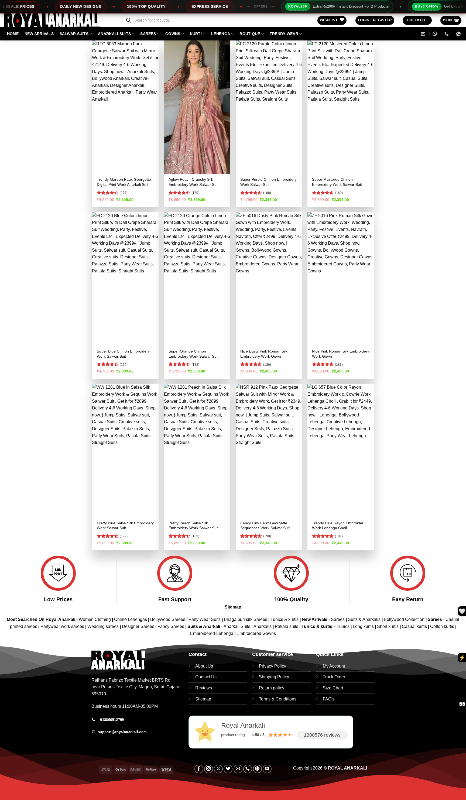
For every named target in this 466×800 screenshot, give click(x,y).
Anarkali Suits (237, 626)
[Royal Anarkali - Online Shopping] (58, 20)
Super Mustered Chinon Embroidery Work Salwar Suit (337, 182)
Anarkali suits (114, 34)
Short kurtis (388, 626)
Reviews (203, 688)
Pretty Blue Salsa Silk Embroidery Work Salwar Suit (125, 525)
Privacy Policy (272, 666)
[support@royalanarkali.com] (424, 34)
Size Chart (333, 688)
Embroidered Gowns (256, 633)
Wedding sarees (103, 626)
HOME (13, 34)
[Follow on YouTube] (267, 769)
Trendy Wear (284, 34)
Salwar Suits (74, 34)
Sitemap (233, 607)
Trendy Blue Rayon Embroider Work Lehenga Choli (338, 525)
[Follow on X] (218, 769)
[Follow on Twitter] (228, 769)
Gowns (172, 34)
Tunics (344, 626)
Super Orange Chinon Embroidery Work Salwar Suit (193, 353)
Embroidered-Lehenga (211, 633)
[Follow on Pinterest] (257, 769)
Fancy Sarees (170, 626)
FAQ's (328, 699)
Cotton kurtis (442, 626)
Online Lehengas (130, 619)
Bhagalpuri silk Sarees (245, 619)
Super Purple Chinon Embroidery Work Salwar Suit (268, 182)
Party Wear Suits (205, 619)
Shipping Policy (274, 677)
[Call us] (247, 769)
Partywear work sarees (62, 626)
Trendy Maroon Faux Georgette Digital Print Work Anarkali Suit (124, 182)
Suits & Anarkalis (364, 619)
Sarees (148, 34)
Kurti (196, 34)
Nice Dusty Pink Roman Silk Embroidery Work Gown (263, 353)
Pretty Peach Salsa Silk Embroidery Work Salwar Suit (193, 525)
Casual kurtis (415, 626)
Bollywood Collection (404, 619)
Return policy (271, 688)
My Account (334, 666)
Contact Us (206, 677)
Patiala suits (287, 626)
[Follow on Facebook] (198, 769)
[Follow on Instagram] (208, 769)
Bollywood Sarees (167, 619)
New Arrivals (39, 34)
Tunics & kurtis (284, 619)
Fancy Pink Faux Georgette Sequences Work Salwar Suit (265, 525)
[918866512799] (459, 34)
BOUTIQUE (249, 34)
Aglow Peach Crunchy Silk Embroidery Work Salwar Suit (193, 182)
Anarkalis (263, 626)
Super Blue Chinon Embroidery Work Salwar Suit (123, 353)
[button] (374, 20)
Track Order (334, 677)
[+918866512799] (447, 34)
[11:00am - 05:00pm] (435, 34)
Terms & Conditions (277, 699)
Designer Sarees (138, 626)
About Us (204, 666)
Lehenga (220, 34)
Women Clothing (95, 619)
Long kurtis (364, 626)
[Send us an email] (238, 769)
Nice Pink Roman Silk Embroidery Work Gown (340, 353)
